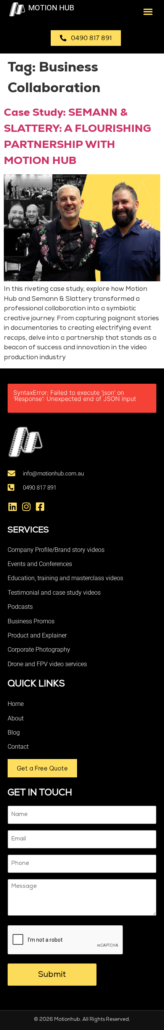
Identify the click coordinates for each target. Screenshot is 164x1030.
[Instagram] (26, 506)
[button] (147, 11)
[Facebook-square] (40, 506)
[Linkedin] (12, 506)
